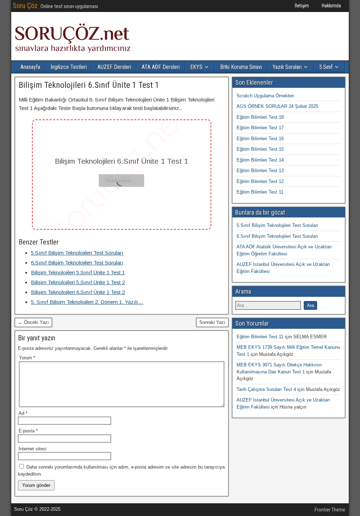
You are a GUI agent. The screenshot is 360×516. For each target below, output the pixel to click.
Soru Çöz (25, 5)
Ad (23, 413)
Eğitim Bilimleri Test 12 (260, 181)
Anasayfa (30, 67)
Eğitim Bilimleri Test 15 (260, 149)
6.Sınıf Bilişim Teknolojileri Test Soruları (277, 236)
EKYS (196, 67)
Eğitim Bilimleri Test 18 (260, 117)
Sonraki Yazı (212, 322)
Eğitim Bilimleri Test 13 (260, 170)
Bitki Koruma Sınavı (241, 67)
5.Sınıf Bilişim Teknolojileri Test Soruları (277, 225)
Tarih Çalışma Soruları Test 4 (266, 389)
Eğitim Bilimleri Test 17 (260, 127)
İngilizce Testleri (69, 67)
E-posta (28, 430)
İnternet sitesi (32, 448)
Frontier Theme (330, 510)
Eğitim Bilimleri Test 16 (260, 138)
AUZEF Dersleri (114, 67)
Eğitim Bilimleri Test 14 (260, 160)
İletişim (302, 5)
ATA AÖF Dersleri (161, 67)
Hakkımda (331, 5)
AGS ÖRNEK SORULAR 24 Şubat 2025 (277, 106)
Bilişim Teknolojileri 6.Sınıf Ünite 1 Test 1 (89, 85)
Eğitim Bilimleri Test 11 (260, 192)
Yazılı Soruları (287, 67)
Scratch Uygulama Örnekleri (265, 95)
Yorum (27, 357)
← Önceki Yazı (33, 322)
